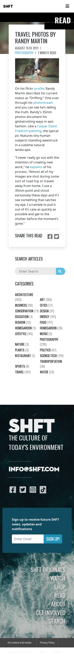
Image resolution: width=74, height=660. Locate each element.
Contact (58, 652)
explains (36, 167)
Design (47, 311)
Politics (48, 350)
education (23, 316)
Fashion (23, 322)
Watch (57, 578)
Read (59, 595)
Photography (24, 52)
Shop (59, 587)
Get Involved (50, 612)
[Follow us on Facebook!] (13, 489)
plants (21, 350)
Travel (22, 372)
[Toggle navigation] (67, 6)
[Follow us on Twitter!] (24, 489)
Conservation (26, 311)
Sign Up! (53, 539)
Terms (43, 652)
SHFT (8, 6)
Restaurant (25, 355)
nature (22, 344)
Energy (48, 316)
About (58, 604)
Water (47, 372)
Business (24, 305)
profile (39, 88)
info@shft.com (34, 469)
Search (57, 621)
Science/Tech (51, 355)
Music (46, 333)
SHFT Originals (48, 569)
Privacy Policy (47, 642)
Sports (22, 366)
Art (46, 299)
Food (46, 322)
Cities (46, 305)
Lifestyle (24, 333)
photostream (43, 102)
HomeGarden (25, 328)
